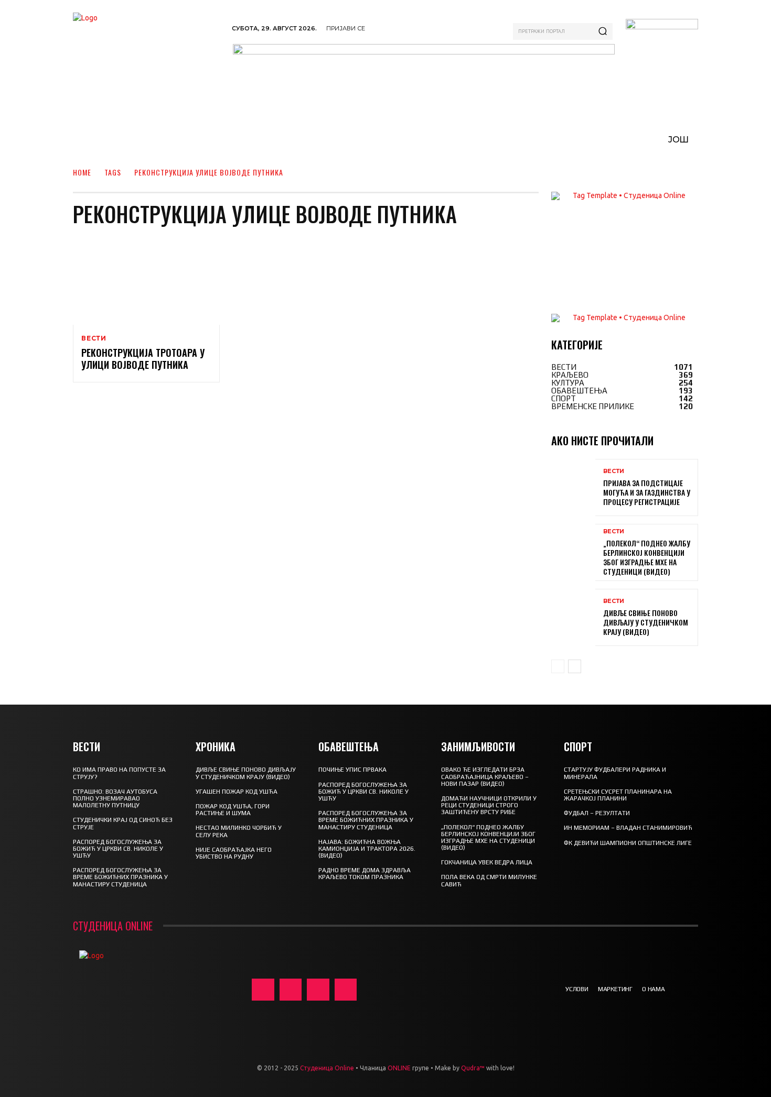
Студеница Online (327, 1068)
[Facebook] (263, 990)
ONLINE (399, 1068)
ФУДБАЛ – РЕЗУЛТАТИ (597, 813)
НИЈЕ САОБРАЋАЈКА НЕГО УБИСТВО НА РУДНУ (234, 853)
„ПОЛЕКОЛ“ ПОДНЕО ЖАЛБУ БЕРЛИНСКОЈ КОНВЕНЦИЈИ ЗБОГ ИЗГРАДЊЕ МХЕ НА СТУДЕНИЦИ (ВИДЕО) (646, 557)
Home (82, 172)
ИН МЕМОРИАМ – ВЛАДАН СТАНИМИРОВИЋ (628, 827)
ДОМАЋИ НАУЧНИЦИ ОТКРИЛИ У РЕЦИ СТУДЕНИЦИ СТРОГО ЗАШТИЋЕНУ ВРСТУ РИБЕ (489, 805)
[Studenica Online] (147, 52)
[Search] (603, 31)
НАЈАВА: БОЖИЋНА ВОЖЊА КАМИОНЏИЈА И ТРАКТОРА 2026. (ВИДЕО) (366, 848)
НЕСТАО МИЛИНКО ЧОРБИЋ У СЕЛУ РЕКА (239, 831)
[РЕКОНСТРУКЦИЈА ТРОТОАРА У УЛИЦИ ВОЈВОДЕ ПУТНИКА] (146, 281)
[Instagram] (291, 990)
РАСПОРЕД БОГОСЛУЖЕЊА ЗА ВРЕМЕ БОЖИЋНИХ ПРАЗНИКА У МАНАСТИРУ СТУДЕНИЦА (120, 876)
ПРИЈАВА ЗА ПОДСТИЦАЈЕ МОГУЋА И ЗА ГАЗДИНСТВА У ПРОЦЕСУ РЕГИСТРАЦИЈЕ (646, 492)
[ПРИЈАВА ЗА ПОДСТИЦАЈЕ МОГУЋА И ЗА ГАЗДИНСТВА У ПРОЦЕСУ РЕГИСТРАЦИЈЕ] (573, 487)
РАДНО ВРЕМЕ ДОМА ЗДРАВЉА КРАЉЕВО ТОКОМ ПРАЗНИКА (364, 873)
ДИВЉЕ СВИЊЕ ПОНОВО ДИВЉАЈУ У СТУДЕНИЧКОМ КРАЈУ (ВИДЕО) (645, 622)
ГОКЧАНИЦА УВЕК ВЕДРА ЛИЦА (486, 862)
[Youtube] (346, 990)
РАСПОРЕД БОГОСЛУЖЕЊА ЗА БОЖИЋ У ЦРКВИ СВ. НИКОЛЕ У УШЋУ (118, 848)
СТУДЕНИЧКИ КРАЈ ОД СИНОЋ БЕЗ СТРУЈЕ (123, 823)
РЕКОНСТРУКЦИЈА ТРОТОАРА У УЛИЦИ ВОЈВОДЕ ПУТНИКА (143, 358)
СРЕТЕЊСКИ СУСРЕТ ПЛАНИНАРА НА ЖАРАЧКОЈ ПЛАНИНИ (618, 795)
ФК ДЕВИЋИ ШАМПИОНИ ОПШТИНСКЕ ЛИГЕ (628, 843)
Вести (93, 338)
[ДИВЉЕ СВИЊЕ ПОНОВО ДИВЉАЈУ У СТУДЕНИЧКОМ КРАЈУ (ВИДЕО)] (573, 617)
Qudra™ (473, 1068)
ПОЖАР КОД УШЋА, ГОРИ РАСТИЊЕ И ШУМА (233, 810)
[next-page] (574, 666)
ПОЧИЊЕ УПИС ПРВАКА (352, 769)
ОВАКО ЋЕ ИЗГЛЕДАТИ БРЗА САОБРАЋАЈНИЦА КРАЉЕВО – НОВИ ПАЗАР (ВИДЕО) (485, 776)
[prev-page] (557, 666)
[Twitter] (318, 990)
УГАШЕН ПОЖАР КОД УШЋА (236, 791)
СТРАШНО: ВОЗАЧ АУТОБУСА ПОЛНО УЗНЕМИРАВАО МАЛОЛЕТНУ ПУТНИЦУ (115, 798)
